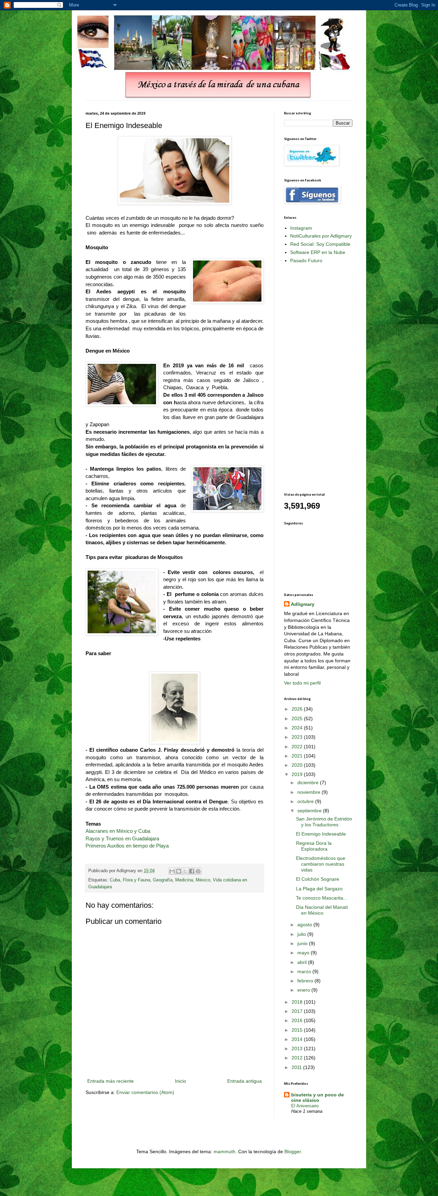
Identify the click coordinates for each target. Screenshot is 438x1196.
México (203, 880)
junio (303, 943)
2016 (298, 1020)
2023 (298, 737)
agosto (305, 924)
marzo (304, 971)
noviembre (309, 792)
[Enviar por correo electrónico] (172, 871)
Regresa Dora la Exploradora (314, 846)
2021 (298, 756)
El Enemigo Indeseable (321, 834)
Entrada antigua (244, 1081)
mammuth (224, 1151)
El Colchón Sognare (317, 879)
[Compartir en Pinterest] (198, 871)
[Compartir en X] (185, 871)
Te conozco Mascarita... (321, 898)
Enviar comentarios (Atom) (145, 1092)
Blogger (292, 1151)
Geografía (162, 880)
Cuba (115, 880)
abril (302, 962)
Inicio (180, 1081)
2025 (298, 718)
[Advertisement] (311, 377)
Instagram (301, 228)
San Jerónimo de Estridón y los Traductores (324, 821)
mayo (304, 952)
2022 (298, 746)
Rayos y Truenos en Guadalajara (122, 838)
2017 (298, 1011)
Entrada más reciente (110, 1081)
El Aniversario (305, 1105)
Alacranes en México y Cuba (118, 831)
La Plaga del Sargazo (319, 888)
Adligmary (302, 604)
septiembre (310, 810)
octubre (306, 801)
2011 (297, 1067)
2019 (298, 774)
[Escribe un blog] (178, 871)
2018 (298, 1002)
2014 (298, 1039)
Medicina (184, 880)
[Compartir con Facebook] (191, 871)
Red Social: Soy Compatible (320, 244)
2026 (298, 709)
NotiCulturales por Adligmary (321, 236)
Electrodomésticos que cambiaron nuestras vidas (320, 864)
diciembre (308, 782)
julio (302, 934)
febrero (305, 980)
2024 (298, 727)
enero (304, 990)
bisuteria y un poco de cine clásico (317, 1097)
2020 (298, 765)
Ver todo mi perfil (302, 683)
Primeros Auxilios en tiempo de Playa (127, 846)
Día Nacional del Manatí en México (322, 910)
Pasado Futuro (306, 260)
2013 (298, 1048)
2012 (298, 1057)
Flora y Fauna (136, 880)
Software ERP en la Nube (317, 252)
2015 (298, 1030)
